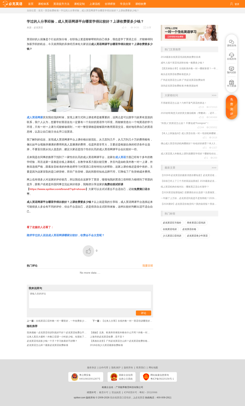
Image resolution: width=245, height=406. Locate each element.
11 (201, 117)
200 (214, 158)
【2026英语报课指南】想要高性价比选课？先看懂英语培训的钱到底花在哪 (189, 192)
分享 (147, 27)
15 (201, 107)
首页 (30, 3)
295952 (212, 127)
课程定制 (79, 3)
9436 (135, 27)
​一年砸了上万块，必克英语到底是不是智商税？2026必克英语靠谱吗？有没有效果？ (189, 198)
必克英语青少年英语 (197, 235)
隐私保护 (116, 367)
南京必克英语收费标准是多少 (176, 74)
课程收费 (140, 3)
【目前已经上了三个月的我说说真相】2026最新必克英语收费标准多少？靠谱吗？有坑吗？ (189, 181)
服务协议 (91, 367)
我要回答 (147, 265)
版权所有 (128, 367)
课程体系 (43, 3)
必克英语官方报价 (172, 222)
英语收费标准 (52, 10)
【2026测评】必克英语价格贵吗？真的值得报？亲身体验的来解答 (189, 204)
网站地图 (153, 367)
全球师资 (110, 3)
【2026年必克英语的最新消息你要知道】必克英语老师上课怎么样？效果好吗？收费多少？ (189, 175)
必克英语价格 (189, 229)
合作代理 (103, 367)
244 (200, 127)
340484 (212, 117)
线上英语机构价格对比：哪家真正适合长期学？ (185, 186)
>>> (214, 95)
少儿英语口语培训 (172, 235)
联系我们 (140, 367)
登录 (237, 4)
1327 (213, 147)
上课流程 (94, 3)
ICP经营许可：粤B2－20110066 (140, 392)
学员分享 (125, 3)
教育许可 (103, 392)
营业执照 (116, 392)
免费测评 (231, 107)
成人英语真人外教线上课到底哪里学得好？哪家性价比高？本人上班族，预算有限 (189, 153)
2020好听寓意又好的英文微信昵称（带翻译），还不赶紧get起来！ (189, 113)
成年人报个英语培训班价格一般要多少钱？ (182, 62)
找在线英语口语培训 (120, 397)
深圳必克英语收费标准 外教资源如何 (179, 85)
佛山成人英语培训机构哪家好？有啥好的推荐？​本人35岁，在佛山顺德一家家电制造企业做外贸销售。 (189, 143)
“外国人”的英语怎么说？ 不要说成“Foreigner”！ (185, 123)
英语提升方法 (61, 3)
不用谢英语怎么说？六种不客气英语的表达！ (184, 103)
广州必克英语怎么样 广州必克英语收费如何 (183, 80)
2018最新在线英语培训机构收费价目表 (181, 57)
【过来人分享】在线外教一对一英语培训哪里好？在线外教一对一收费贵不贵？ (122, 321)
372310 (212, 107)
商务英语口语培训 (196, 222)
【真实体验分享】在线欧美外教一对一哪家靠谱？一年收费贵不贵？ (189, 68)
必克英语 (38, 27)
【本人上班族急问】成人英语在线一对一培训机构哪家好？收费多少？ (189, 133)
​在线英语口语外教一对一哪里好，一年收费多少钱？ (58, 321)
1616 (213, 137)
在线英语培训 (170, 229)
